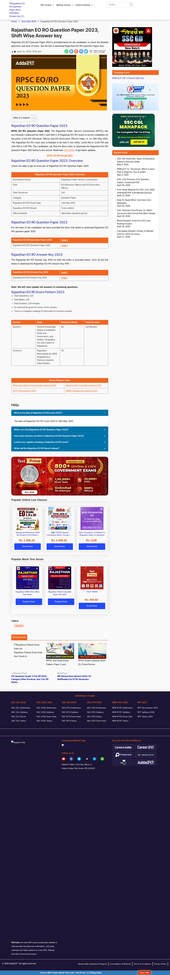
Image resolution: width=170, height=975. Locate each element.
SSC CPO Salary (94, 716)
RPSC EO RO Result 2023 (60, 155)
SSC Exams (46, 5)
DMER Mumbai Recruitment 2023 (82, 391)
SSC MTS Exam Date (71, 716)
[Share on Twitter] (86, 51)
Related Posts (19, 637)
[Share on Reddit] (76, 51)
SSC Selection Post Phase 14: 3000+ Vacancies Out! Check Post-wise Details (136, 212)
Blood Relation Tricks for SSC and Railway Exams (133, 222)
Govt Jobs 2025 (28, 21)
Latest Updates (82, 5)
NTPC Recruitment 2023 (24, 391)
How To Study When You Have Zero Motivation (134, 201)
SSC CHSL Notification (47, 708)
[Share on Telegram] (71, 51)
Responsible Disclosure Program (92, 964)
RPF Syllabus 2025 (145, 712)
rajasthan (19, 626)
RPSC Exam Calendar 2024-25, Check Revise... (92, 662)
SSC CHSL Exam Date (46, 716)
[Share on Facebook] (81, 51)
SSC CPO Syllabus (95, 712)
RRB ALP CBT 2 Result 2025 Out (128, 78)
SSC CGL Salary (18, 721)
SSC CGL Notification (20, 708)
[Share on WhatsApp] (66, 51)
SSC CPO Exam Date (96, 721)
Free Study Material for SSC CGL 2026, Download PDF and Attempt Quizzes (136, 191)
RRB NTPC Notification (122, 708)
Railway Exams (63, 5)
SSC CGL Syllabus (19, 712)
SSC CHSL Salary (44, 721)
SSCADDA (69, 150)
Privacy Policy (160, 964)
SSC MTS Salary (69, 721)
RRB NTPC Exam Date (122, 716)
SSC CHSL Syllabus (45, 712)
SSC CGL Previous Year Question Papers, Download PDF (133, 181)
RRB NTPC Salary (120, 721)
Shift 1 (64, 240)
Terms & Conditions (142, 964)
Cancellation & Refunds (120, 964)
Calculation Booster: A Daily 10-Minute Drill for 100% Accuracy (135, 232)
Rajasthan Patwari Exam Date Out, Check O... (28, 654)
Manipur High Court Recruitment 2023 (83, 385)
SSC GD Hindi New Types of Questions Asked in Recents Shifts (136, 160)
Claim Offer (144, 973)
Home (14, 21)
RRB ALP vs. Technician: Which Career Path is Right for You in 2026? (136, 170)
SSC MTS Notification (71, 708)
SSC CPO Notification (96, 708)
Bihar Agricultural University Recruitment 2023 (34, 385)
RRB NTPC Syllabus (121, 712)
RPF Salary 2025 (145, 716)
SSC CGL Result (18, 716)
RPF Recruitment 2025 (147, 708)
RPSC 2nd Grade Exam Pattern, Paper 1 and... (57, 662)
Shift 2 (64, 246)
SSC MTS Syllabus (70, 712)
